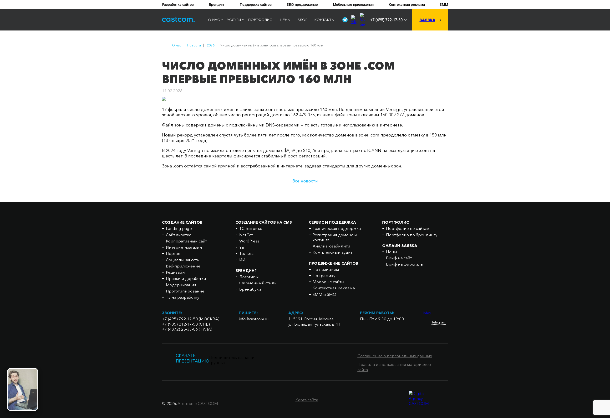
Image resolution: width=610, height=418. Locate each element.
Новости (194, 45)
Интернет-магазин (184, 247)
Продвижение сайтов (333, 263)
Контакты (324, 19)
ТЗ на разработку (182, 297)
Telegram (439, 322)
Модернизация (181, 284)
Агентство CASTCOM (198, 403)
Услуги (234, 19)
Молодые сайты (328, 281)
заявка (427, 19)
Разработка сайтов (178, 4)
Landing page (179, 228)
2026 (210, 45)
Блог (302, 19)
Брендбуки (250, 289)
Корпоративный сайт (186, 240)
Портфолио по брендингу (411, 234)
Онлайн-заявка (399, 245)
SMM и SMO (324, 294)
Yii (241, 247)
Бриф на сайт (399, 257)
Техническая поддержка (337, 228)
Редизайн (175, 272)
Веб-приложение (183, 265)
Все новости (305, 181)
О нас (214, 19)
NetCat (246, 234)
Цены (285, 19)
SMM (444, 4)
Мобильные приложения (353, 4)
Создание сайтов (182, 222)
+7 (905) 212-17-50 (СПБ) (186, 324)
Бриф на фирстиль (404, 264)
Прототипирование (185, 290)
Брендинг (217, 4)
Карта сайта (306, 399)
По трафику (324, 275)
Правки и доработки (186, 278)
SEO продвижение (302, 4)
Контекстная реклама (407, 4)
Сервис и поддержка (332, 222)
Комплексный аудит (332, 252)
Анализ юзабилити (331, 245)
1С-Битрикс (250, 228)
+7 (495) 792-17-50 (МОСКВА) (190, 318)
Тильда (246, 253)
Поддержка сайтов (256, 4)
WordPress (249, 240)
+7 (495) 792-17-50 (386, 19)
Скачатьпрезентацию (192, 358)
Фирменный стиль (257, 282)
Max (427, 312)
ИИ (242, 259)
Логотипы (249, 276)
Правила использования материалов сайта (394, 367)
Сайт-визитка (178, 234)
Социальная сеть (182, 259)
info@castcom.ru (254, 318)
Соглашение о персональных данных (394, 355)
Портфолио (260, 19)
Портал (173, 253)
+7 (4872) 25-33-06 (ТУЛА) (187, 329)
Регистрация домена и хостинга (335, 237)
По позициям (326, 269)
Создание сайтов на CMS (263, 222)
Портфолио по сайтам (407, 228)
